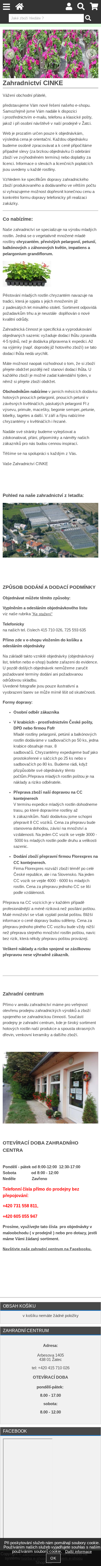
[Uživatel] (69, 8)
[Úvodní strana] (19, 8)
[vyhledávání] (81, 8)
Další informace (78, 1552)
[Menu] (6, 7)
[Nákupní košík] (94, 8)
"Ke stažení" (42, 614)
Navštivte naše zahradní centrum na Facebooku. (47, 1249)
